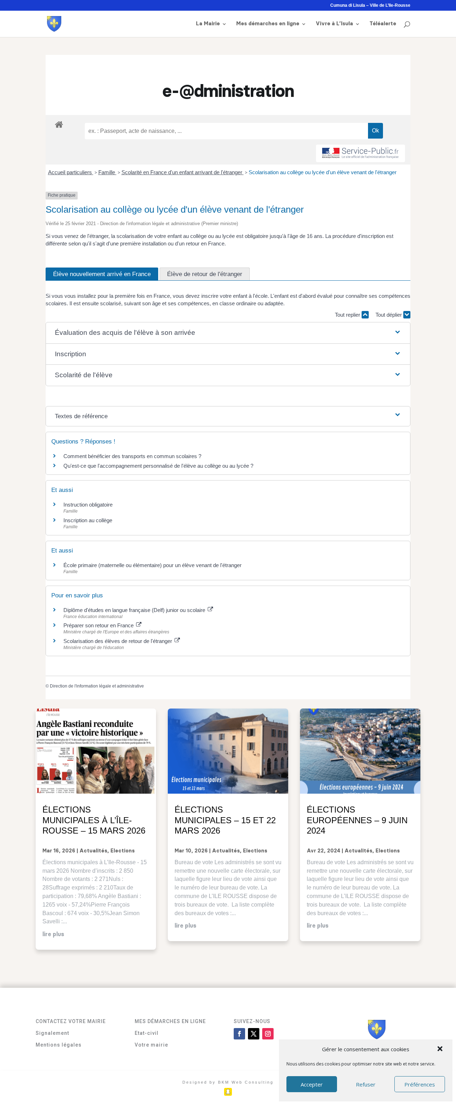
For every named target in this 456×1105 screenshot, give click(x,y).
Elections (122, 851)
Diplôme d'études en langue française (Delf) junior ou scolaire (135, 610)
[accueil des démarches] (59, 124)
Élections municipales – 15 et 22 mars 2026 (225, 820)
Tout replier (348, 315)
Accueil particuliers (70, 172)
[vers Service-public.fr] (360, 153)
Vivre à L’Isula (334, 23)
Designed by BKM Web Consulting (228, 1082)
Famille (107, 172)
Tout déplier (389, 315)
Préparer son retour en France (99, 625)
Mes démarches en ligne (267, 23)
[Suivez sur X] (253, 1033)
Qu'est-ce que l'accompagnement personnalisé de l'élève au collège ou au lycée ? (158, 466)
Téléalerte (382, 23)
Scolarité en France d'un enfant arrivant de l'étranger (182, 172)
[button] (440, 1049)
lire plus (53, 934)
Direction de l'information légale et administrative (97, 686)
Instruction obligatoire (88, 505)
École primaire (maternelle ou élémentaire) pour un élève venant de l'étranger (152, 565)
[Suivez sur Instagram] (268, 1033)
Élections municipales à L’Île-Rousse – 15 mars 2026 (93, 820)
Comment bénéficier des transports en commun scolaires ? (132, 456)
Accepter (312, 1084)
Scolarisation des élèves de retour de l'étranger (118, 641)
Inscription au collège (87, 520)
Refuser (365, 1084)
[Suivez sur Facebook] (239, 1033)
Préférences (419, 1084)
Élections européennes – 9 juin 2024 (357, 820)
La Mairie (208, 23)
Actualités (93, 851)
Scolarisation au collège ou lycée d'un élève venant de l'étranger (323, 172)
